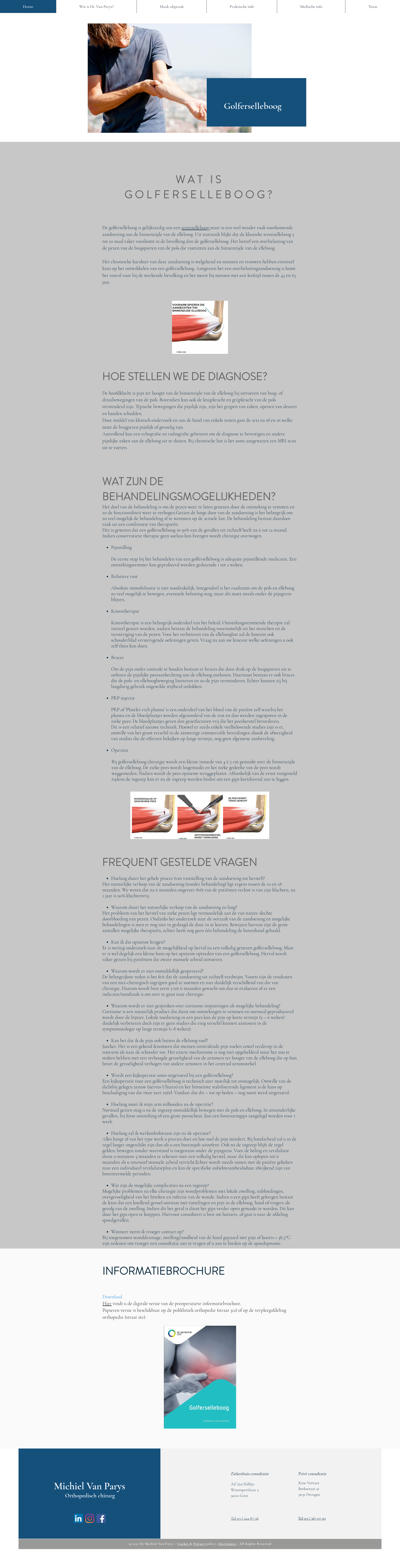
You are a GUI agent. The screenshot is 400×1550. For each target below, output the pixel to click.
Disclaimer (228, 1544)
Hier (107, 1303)
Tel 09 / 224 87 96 (245, 1518)
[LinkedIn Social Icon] (78, 1518)
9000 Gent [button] (239, 1495)
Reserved (264, 1544)
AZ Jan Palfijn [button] (242, 1484)
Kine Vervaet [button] (308, 1482)
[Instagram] (89, 1518)
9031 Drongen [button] (309, 1494)
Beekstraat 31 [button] (308, 1488)
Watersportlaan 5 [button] (245, 1489)
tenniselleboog (195, 228)
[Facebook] (101, 1518)
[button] (250, 1473)
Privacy (199, 1544)
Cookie (183, 1544)
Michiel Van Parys (159, 1544)
